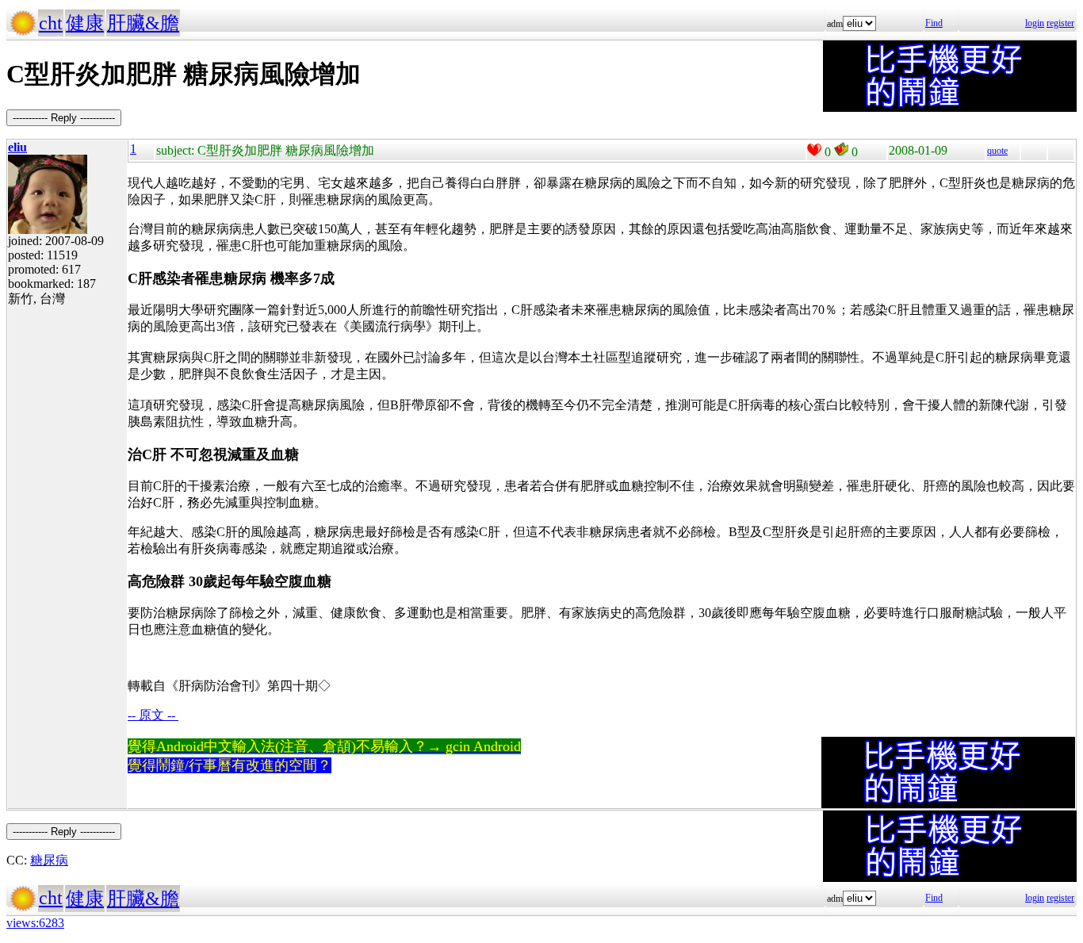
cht (51, 23)
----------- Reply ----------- (64, 118)
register (1060, 23)
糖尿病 (49, 860)
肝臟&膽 (143, 23)
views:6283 (35, 923)
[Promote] (814, 150)
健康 (85, 23)
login (1034, 23)
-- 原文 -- (153, 715)
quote (997, 150)
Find (934, 23)
